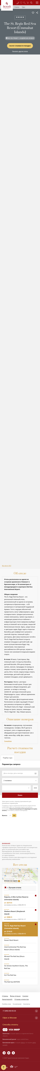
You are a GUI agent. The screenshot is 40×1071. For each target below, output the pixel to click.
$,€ (14, 815)
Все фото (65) (6, 566)
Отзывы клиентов (21, 999)
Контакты (26, 1004)
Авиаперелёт (7, 999)
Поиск (20, 795)
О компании (17, 1004)
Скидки (25, 996)
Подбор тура (6, 1004)
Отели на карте (10, 881)
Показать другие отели (20, 51)
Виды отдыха (15, 996)
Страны (5, 996)
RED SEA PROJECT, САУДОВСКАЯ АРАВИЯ (21, 38)
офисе (23, 1042)
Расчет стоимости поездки (20, 46)
